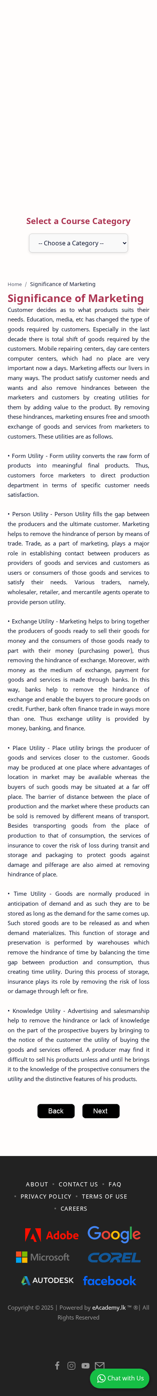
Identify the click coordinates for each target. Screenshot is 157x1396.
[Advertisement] (78, 109)
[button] (57, 1367)
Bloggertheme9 (78, 1346)
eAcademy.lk (109, 1307)
